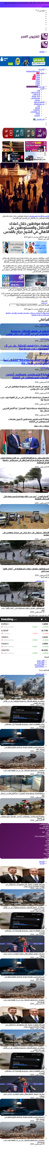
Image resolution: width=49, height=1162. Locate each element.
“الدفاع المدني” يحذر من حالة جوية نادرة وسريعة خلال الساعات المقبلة (26, 497)
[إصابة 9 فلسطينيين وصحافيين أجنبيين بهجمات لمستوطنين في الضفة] (22, 815)
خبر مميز (44, 303)
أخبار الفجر (36, 94)
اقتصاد (37, 108)
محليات (37, 100)
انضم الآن (45, 6)
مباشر (40, 73)
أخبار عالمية (36, 96)
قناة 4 (37, 83)
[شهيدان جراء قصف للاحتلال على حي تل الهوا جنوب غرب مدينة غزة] (22, 768)
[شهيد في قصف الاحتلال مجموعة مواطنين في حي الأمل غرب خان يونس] (22, 906)
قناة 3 (38, 81)
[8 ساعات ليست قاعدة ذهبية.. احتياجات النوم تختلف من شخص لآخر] (22, 745)
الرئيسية (41, 69)
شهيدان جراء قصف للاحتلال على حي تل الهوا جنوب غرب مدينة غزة (26, 347)
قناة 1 (37, 75)
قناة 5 (38, 85)
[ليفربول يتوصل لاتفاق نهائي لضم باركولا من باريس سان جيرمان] (22, 952)
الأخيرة (42, 863)
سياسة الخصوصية (33, 71)
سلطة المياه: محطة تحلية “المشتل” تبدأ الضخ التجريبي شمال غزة (26, 361)
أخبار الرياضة (35, 92)
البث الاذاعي (38, 119)
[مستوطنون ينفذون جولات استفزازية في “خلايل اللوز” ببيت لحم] (24, 564)
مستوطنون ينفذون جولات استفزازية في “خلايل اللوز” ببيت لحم (25, 570)
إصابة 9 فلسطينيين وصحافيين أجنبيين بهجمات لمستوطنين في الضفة (27, 376)
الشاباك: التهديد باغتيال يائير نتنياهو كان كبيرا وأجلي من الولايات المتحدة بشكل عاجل (24, 885)
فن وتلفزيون (35, 112)
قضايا (38, 113)
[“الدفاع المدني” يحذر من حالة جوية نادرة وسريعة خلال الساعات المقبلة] (24, 492)
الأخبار (42, 88)
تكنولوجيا (36, 110)
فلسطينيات (35, 98)
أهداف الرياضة (39, 102)
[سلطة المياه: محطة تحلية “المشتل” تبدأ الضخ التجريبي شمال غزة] (22, 791)
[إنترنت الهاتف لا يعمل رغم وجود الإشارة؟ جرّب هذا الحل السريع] (22, 722)
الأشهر (41, 861)
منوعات (37, 115)
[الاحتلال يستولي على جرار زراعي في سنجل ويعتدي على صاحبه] (24, 528)
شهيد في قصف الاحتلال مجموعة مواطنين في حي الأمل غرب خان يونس (27, 333)
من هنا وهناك (39, 104)
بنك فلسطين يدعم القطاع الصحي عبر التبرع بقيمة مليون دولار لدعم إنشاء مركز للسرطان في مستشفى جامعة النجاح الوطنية (24, 460)
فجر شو (35, 87)
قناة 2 (36, 79)
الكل (38, 90)
